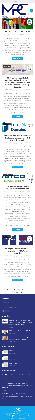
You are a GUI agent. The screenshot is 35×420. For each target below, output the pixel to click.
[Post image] (5, 321)
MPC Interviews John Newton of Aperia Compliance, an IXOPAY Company (19, 338)
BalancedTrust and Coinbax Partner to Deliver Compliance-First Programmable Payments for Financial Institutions (17, 385)
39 (14, 290)
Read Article (16, 58)
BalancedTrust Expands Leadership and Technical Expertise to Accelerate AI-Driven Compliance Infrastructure (20, 322)
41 (23, 290)
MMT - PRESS (8, 90)
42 (27, 290)
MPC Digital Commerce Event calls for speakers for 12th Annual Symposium (17, 251)
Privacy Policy (17, 416)
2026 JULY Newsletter (15, 351)
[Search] (20, 2)
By (19, 34)
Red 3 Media (21, 418)
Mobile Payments (9, 34)
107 (17, 292)
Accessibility (26, 416)
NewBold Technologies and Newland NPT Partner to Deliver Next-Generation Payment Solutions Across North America (17, 396)
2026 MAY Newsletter (15, 363)
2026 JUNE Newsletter (15, 357)
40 (19, 290)
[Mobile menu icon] (31, 10)
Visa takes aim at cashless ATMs (17, 32)
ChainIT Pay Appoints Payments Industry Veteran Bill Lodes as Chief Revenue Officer (16, 376)
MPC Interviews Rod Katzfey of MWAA (19, 331)
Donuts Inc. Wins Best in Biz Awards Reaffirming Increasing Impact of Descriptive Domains (17, 138)
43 (31, 290)
